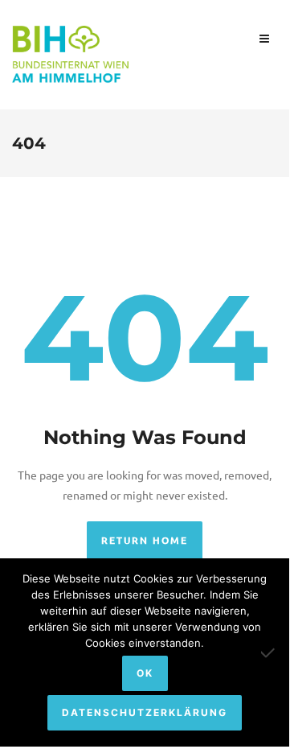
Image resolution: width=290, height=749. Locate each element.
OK (145, 673)
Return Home (144, 540)
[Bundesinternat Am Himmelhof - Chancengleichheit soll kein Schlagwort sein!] (72, 52)
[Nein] (269, 652)
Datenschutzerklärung (144, 712)
